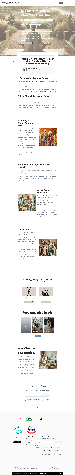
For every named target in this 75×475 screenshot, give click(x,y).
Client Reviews (29, 442)
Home (27, 438)
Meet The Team (29, 440)
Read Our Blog (37, 442)
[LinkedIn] (16, 437)
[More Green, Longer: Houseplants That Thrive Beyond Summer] (37, 325)
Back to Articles (25, 53)
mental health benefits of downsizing (36, 81)
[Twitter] (14, 437)
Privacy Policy (60, 459)
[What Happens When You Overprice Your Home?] (49, 325)
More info (47, 473)
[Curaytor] (17, 442)
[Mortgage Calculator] (26, 325)
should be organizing (29, 91)
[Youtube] (46, 287)
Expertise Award (37, 447)
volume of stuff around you (50, 91)
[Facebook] (29, 287)
